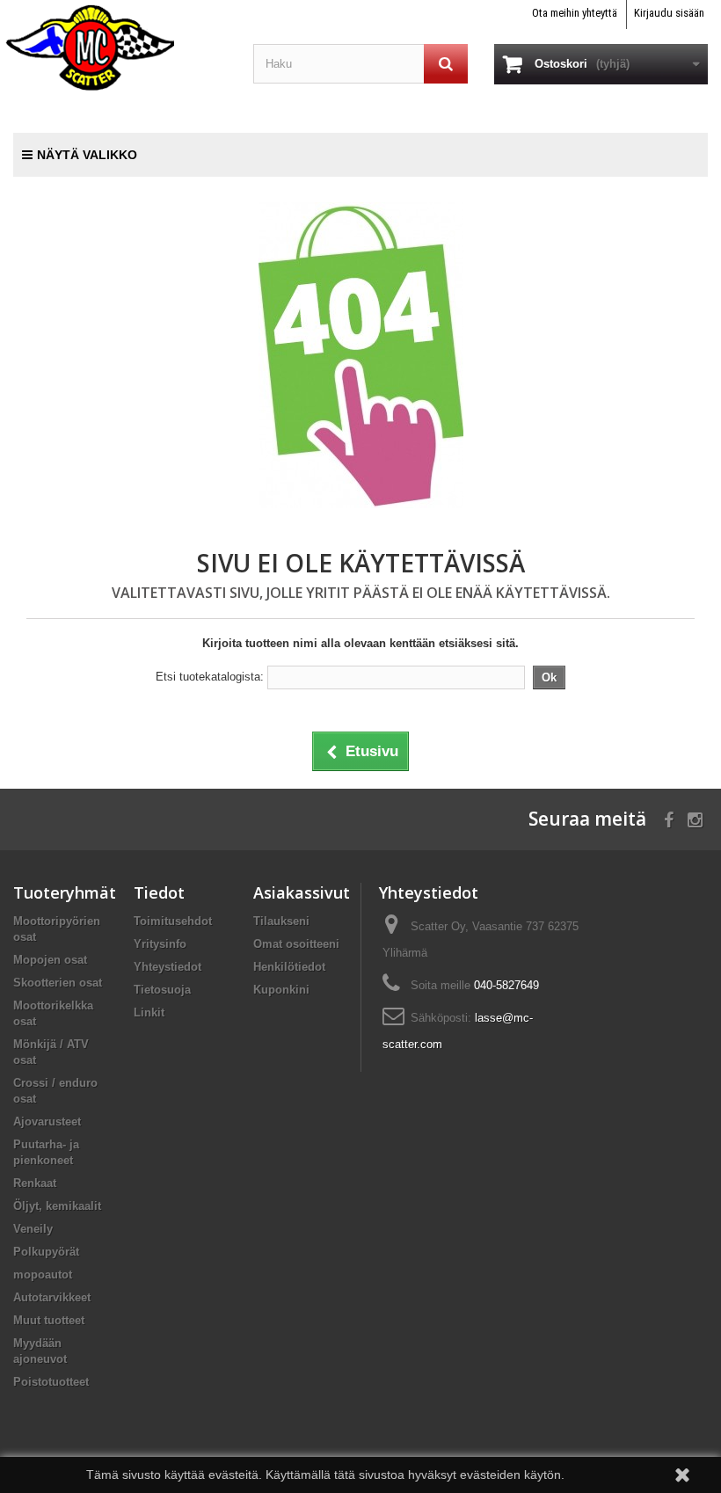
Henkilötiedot (289, 966)
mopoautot (42, 1274)
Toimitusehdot (173, 921)
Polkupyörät (46, 1251)
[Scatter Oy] (120, 46)
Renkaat (34, 1183)
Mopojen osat (50, 959)
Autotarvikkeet (52, 1297)
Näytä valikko (87, 155)
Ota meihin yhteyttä (574, 12)
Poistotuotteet (51, 1381)
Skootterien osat (57, 982)
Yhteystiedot (167, 966)
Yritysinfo (160, 943)
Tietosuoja (162, 989)
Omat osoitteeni (296, 943)
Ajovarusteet (47, 1121)
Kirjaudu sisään (669, 12)
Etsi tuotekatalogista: (210, 676)
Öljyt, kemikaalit (57, 1206)
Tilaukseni (281, 921)
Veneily (33, 1228)
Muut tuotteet (48, 1320)
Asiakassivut (301, 892)
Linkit (149, 1012)
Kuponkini (281, 989)
